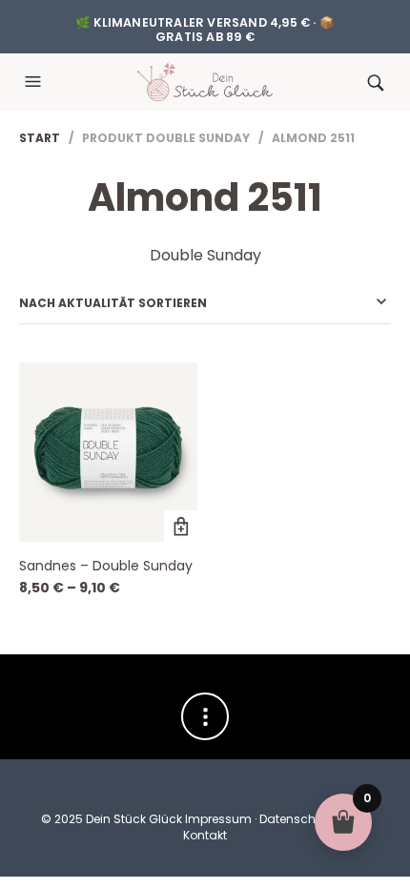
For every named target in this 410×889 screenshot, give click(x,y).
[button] (35, 82)
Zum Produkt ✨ (180, 527)
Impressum (218, 819)
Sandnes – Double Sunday (106, 565)
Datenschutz (296, 819)
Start (39, 138)
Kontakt (205, 835)
